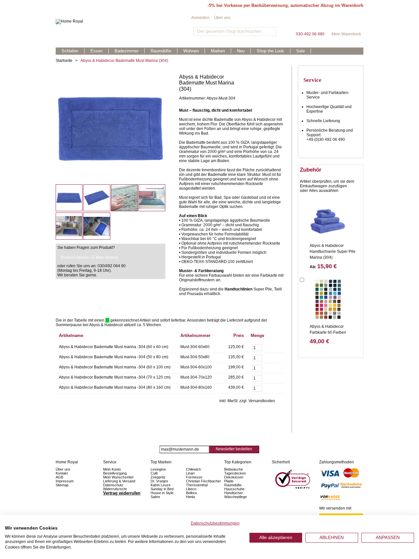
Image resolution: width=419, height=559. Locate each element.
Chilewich (193, 469)
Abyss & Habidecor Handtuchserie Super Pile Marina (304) (332, 251)
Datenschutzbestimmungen (215, 523)
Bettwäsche (233, 469)
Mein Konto (112, 469)
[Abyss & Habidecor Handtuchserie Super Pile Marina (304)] (328, 218)
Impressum (65, 481)
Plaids (229, 481)
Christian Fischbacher (203, 481)
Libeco (191, 489)
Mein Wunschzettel (118, 477)
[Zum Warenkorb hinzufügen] (276, 347)
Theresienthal (197, 485)
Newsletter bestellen (234, 449)
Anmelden (200, 17)
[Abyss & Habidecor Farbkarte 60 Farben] (328, 299)
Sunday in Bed (162, 489)
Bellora (192, 493)
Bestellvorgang (115, 473)
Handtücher (233, 493)
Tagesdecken (235, 473)
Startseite (64, 60)
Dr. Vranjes (159, 481)
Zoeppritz (158, 477)
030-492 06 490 (310, 23)
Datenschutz (113, 485)
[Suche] (270, 31)
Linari (190, 473)
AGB (59, 477)
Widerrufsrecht (115, 489)
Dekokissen (233, 477)
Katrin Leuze (161, 485)
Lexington (158, 469)
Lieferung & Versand (119, 481)
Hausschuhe (234, 489)
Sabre (155, 497)
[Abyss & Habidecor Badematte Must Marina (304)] (110, 76)
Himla (190, 497)
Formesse (194, 477)
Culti (154, 473)
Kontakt (62, 473)
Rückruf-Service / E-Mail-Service (89, 257)
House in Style (162, 493)
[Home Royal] (123, 21)
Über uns (222, 17)
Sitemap (62, 485)
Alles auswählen (323, 190)
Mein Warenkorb (346, 23)
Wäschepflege (235, 497)
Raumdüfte (233, 485)
